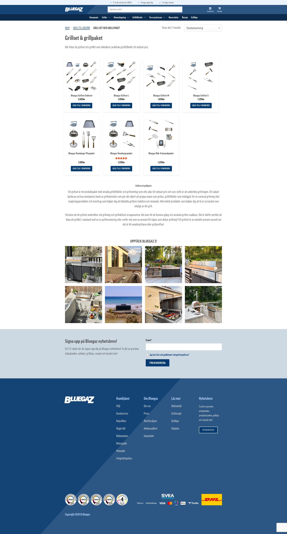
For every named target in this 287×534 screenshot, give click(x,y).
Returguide (121, 443)
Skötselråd (176, 406)
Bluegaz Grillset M (161, 95)
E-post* (149, 340)
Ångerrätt (120, 428)
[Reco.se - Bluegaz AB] (70, 499)
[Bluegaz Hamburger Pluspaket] (81, 133)
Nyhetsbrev (206, 398)
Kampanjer (94, 17)
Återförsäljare (150, 421)
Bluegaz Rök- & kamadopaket (161, 153)
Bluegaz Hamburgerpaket (121, 153)
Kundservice (122, 413)
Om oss (147, 406)
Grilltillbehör (137, 17)
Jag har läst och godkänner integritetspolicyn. (169, 354)
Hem (67, 28)
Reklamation (122, 436)
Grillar (104, 17)
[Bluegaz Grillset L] (121, 76)
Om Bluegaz (151, 398)
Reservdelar (174, 17)
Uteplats (175, 428)
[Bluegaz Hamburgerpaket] (121, 133)
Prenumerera (157, 362)
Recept (185, 17)
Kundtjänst (122, 398)
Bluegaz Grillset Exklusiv (81, 95)
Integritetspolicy (124, 458)
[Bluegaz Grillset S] (201, 76)
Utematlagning (120, 17)
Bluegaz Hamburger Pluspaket (81, 153)
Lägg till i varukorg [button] (82, 105)
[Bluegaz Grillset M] (161, 76)
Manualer (120, 451)
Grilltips (194, 17)
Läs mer (176, 398)
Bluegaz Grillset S (201, 95)
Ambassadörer (151, 428)
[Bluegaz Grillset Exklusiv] (81, 76)
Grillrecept (176, 413)
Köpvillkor (121, 421)
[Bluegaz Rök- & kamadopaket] (161, 133)
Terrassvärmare (155, 17)
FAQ (118, 406)
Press (146, 413)
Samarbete (149, 436)
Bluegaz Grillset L (121, 95)
